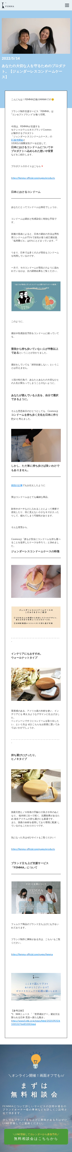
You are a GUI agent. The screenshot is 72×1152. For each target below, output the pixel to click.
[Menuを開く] (67, 5)
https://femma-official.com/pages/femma (32, 954)
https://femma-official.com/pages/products (33, 178)
